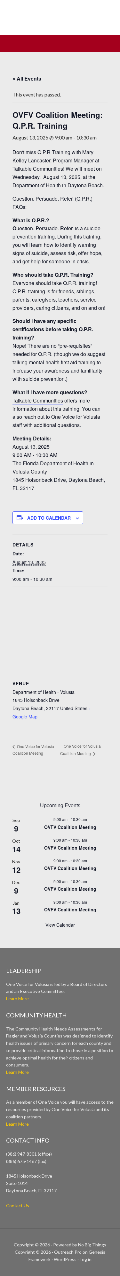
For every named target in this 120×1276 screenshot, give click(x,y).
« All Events (26, 78)
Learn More (17, 998)
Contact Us (17, 1205)
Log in (86, 1259)
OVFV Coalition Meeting (70, 827)
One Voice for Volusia (60, 20)
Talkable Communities (37, 400)
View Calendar (60, 925)
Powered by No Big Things (79, 1244)
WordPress (65, 1259)
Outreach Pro (68, 1252)
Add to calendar (49, 518)
